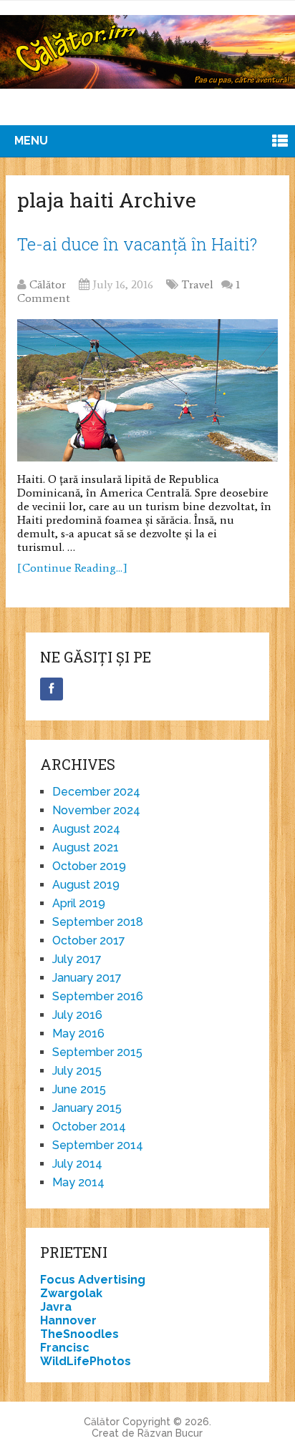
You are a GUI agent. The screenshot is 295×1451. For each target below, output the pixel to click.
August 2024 (86, 829)
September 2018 (97, 922)
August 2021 (85, 847)
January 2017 (87, 978)
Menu (31, 140)
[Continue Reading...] (72, 568)
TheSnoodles (79, 1334)
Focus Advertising (92, 1279)
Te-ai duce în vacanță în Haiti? (137, 244)
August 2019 (86, 884)
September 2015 (97, 1052)
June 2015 (79, 1089)
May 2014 (78, 1182)
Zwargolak (71, 1293)
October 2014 (89, 1126)
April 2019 (78, 903)
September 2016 (97, 996)
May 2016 (78, 1033)
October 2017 (88, 940)
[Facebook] (51, 689)
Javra (56, 1307)
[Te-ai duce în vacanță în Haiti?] (147, 390)
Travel (197, 284)
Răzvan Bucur (170, 1433)
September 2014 (97, 1145)
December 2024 (96, 791)
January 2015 (87, 1108)
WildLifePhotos (85, 1361)
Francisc (65, 1347)
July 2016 (77, 1015)
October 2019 (89, 866)
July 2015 (77, 1071)
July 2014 (77, 1164)
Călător (47, 284)
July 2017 (77, 959)
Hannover (68, 1320)
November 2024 (96, 810)
